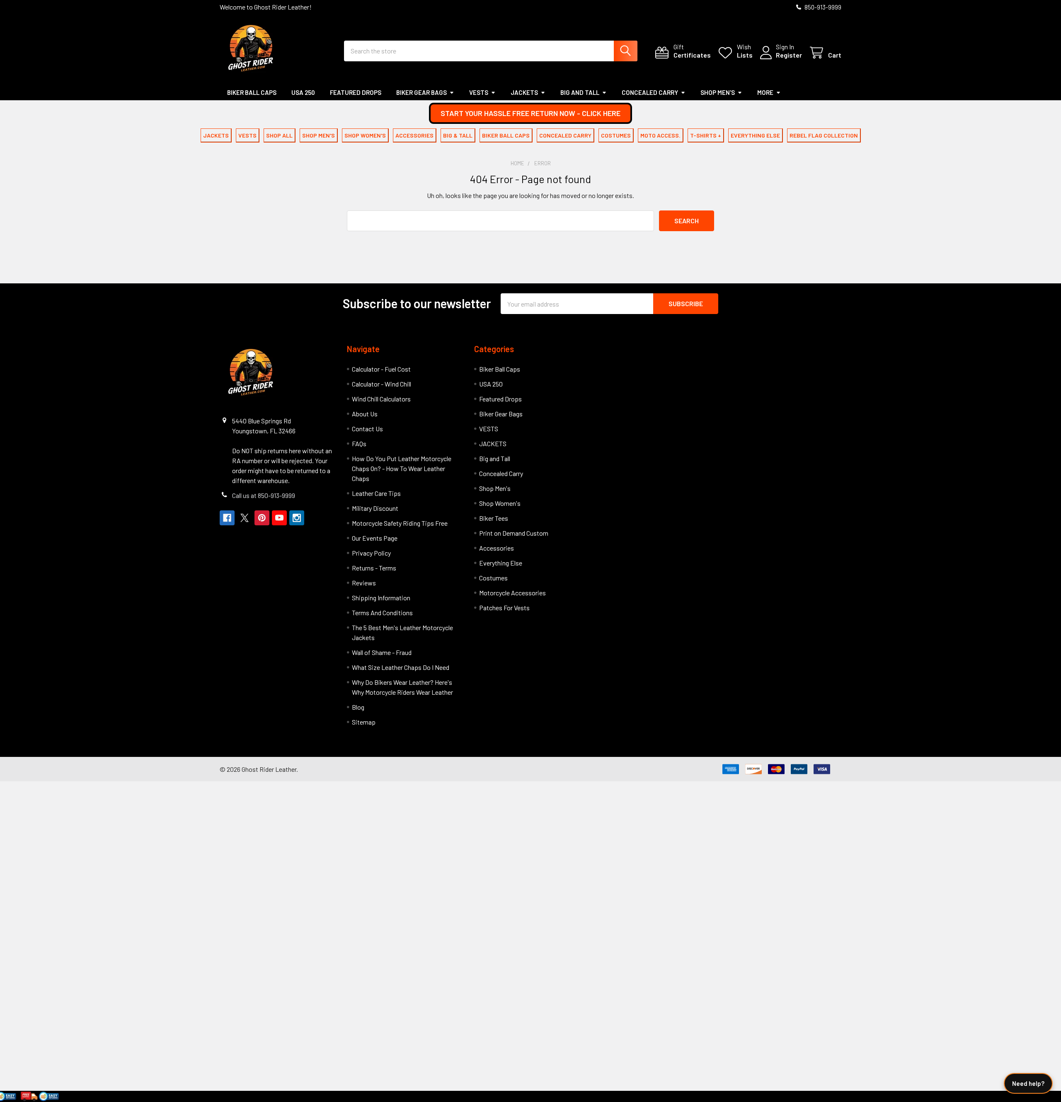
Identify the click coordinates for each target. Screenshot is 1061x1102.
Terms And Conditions (382, 612)
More (765, 92)
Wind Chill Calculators (381, 399)
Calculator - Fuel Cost (381, 369)
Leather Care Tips (376, 493)
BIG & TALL (457, 135)
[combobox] (490, 51)
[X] (244, 517)
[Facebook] (227, 517)
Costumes (493, 578)
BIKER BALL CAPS (506, 135)
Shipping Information (381, 598)
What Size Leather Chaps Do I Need (400, 667)
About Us (365, 414)
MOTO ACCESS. (660, 135)
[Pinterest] (261, 517)
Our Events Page (374, 538)
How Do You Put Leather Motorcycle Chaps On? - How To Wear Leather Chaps (401, 468)
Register (789, 55)
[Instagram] (296, 517)
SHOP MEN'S (318, 135)
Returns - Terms (374, 568)
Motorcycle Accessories (512, 593)
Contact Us (367, 429)
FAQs (359, 443)
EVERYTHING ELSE (755, 135)
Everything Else (500, 563)
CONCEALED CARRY (565, 135)
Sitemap (363, 722)
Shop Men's (717, 92)
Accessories (496, 548)
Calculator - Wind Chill (381, 384)
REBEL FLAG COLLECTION (824, 135)
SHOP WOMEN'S (365, 135)
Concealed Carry (650, 92)
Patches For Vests (504, 607)
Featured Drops (355, 92)
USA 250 (303, 92)
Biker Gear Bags (421, 92)
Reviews (364, 583)
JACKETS (524, 92)
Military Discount (375, 508)
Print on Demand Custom (513, 533)
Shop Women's (500, 503)
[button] (530, 113)
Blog (358, 707)
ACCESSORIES (414, 135)
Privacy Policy (371, 553)
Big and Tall (579, 92)
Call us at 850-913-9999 (263, 495)
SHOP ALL (279, 135)
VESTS (478, 92)
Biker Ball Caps (251, 92)
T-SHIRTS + (705, 135)
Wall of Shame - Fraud (382, 652)
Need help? (1028, 1083)
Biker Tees (493, 518)
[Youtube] (279, 517)
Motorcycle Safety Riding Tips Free (400, 523)
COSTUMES (616, 135)
